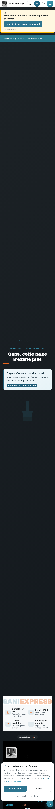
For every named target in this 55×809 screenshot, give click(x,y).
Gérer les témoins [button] (15, 782)
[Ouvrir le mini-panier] (43, 4)
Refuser (39, 788)
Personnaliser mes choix (27, 796)
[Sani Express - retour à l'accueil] (13, 3)
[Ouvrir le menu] (50, 4)
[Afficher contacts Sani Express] (49, 803)
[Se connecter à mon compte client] (37, 4)
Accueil (19, 341)
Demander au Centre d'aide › (22, 385)
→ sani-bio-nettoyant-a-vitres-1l (23, 24)
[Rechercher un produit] (30, 4)
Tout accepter (15, 788)
